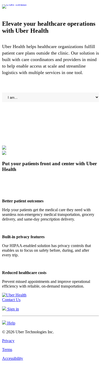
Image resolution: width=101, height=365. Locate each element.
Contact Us (11, 299)
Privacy (8, 341)
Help (10, 323)
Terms (7, 349)
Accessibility (12, 358)
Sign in (12, 309)
